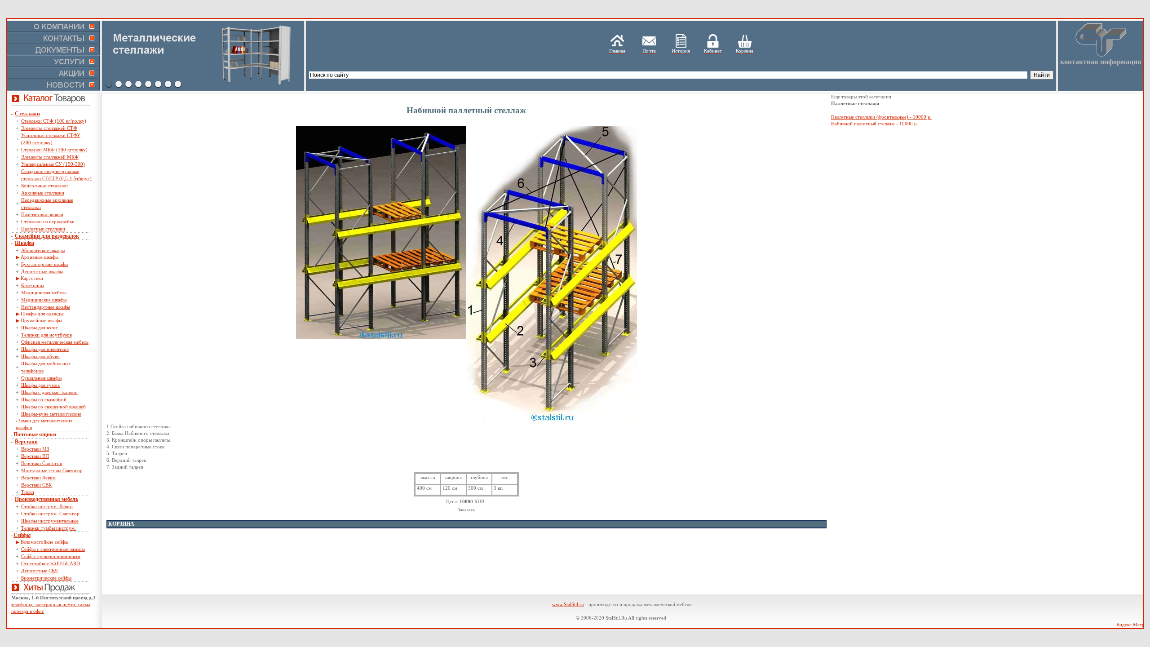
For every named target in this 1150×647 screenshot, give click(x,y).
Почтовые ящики (34, 434)
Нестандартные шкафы (45, 307)
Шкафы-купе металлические (51, 414)
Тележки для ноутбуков (46, 334)
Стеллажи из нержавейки (48, 221)
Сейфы (22, 535)
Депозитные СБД (39, 570)
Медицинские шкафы (43, 299)
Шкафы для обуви (40, 356)
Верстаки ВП (35, 456)
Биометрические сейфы (46, 578)
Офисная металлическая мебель (54, 342)
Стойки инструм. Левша (47, 506)
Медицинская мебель (43, 292)
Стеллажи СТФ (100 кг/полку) (53, 121)
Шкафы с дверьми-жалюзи (49, 392)
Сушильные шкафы (41, 378)
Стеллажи (27, 114)
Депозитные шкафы (42, 271)
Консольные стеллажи (44, 185)
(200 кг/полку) (37, 142)
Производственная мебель (46, 499)
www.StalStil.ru (568, 604)
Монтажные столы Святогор (52, 470)
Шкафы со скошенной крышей (53, 406)
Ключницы (32, 285)
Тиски (27, 492)
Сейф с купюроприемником (50, 556)
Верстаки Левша (38, 477)
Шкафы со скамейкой (43, 399)
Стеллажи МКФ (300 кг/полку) (54, 149)
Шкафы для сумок (40, 385)
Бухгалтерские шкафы (44, 264)
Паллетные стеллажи (43, 228)
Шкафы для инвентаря (45, 349)
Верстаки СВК (36, 484)
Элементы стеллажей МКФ (50, 157)
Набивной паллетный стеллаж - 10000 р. (874, 123)
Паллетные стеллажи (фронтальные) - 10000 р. (881, 117)
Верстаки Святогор (41, 463)
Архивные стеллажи (42, 192)
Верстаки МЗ (35, 449)
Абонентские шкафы (43, 250)
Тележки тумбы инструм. (48, 528)
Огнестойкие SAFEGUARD (50, 563)
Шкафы (24, 243)
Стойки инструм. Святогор (50, 513)
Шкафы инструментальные (50, 520)
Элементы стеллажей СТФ (49, 128)
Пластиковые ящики (42, 214)
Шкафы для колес (39, 327)
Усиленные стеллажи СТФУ (50, 135)
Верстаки (26, 442)
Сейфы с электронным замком (53, 549)
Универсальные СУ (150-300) (53, 164)
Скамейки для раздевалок (47, 236)
